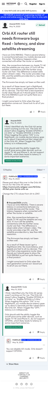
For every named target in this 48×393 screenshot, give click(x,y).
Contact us (24, 375)
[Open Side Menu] (3, 4)
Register (33, 4)
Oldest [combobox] (41, 170)
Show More (13, 364)
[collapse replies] (24, 174)
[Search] (25, 3)
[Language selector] (20, 3)
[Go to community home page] (11, 4)
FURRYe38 (13, 176)
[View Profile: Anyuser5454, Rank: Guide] (5, 25)
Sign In (42, 4)
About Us (24, 373)
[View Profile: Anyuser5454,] (6, 121)
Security (24, 378)
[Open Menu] (44, 10)
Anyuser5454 (14, 24)
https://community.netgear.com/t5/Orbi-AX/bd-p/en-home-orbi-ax (22, 188)
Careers (24, 376)
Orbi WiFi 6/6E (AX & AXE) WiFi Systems (20, 11)
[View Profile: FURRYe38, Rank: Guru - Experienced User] (5, 177)
